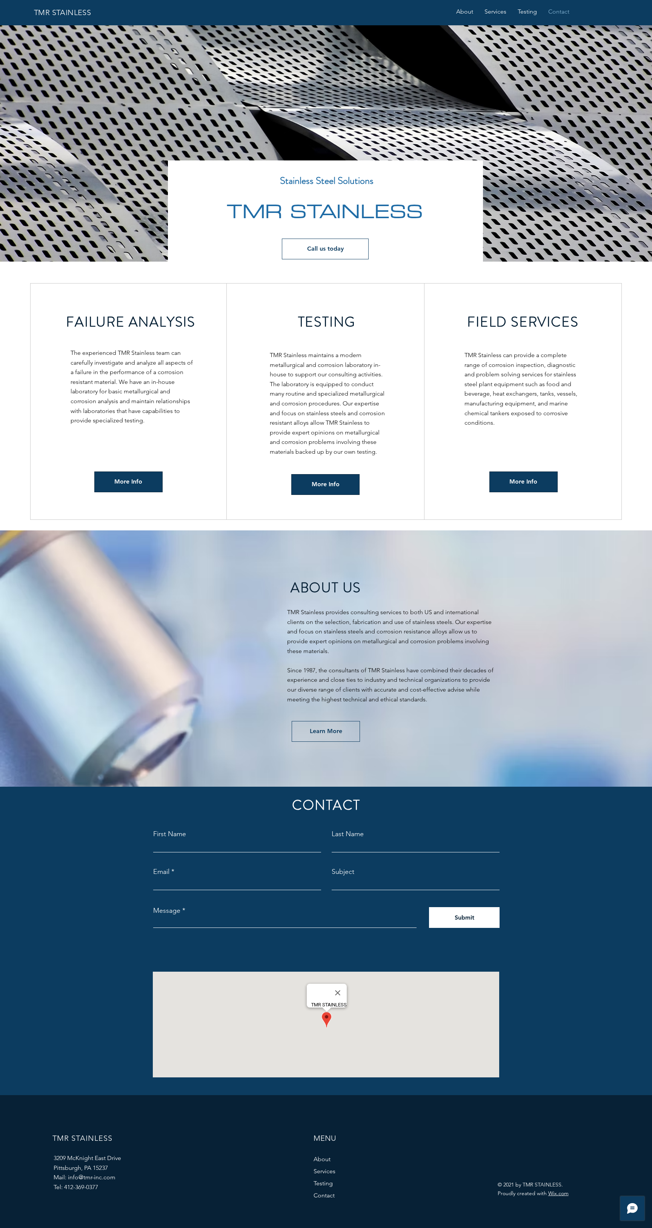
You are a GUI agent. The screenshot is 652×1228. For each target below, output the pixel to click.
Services (324, 1171)
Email (161, 871)
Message (166, 910)
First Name (169, 833)
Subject (343, 871)
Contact (324, 1195)
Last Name (348, 833)
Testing (323, 1183)
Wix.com (558, 1193)
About (322, 1159)
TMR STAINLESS (62, 12)
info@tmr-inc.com (91, 1177)
